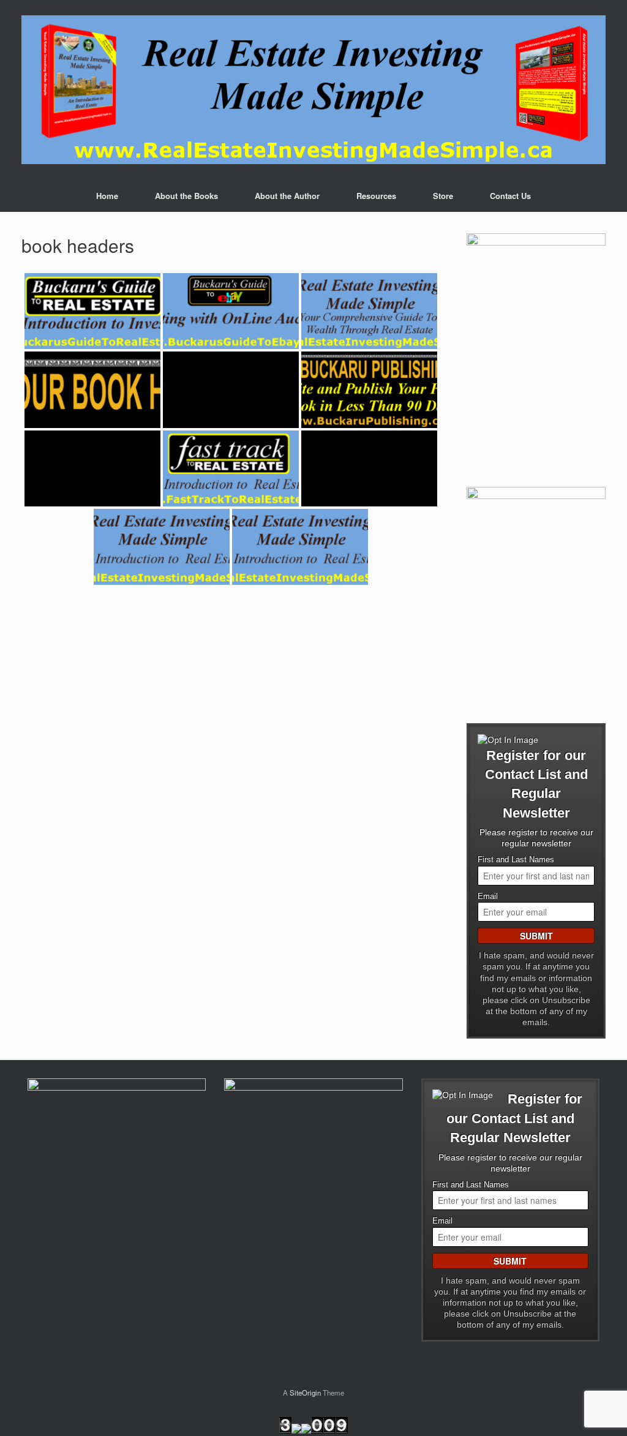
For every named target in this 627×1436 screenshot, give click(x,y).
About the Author (287, 195)
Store (443, 195)
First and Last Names (516, 859)
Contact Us (510, 195)
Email (488, 896)
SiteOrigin (305, 1392)
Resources (376, 195)
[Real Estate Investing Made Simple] (313, 89)
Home (107, 195)
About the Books (186, 195)
